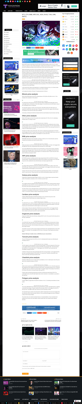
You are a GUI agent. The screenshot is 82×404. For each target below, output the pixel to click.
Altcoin (23, 334)
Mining (39, 10)
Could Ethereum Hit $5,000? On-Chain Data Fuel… (68, 386)
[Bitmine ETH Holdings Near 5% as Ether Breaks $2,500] (56, 383)
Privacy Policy (17, 399)
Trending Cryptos (19, 10)
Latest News (10, 10)
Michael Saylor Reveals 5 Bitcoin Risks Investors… (43, 381)
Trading (44, 10)
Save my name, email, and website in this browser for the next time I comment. (37, 366)
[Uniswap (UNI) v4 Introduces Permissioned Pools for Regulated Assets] (11, 107)
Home (5, 10)
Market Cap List (33, 10)
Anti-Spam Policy (25, 399)
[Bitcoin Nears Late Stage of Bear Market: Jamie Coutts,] (31, 393)
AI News (26, 10)
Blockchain (8, 38)
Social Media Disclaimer (54, 399)
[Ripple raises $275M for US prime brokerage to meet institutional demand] (54, 331)
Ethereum (7, 42)
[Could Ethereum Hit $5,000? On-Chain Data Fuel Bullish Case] (56, 388)
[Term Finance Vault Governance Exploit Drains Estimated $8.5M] (11, 140)
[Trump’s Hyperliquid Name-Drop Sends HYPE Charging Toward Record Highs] (28, 331)
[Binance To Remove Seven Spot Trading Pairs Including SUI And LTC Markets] (41, 331)
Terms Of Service (64, 399)
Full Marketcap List (70, 41)
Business (7, 40)
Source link (24, 303)
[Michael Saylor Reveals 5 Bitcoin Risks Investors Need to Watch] (31, 383)
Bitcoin (7, 36)
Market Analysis (9, 44)
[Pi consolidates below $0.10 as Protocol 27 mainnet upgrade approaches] (11, 123)
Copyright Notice (34, 399)
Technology (8, 49)
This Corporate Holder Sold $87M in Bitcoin (42, 386)
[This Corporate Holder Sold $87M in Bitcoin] (31, 388)
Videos (7, 53)
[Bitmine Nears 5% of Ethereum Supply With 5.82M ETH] (56, 393)
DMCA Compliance (44, 399)
